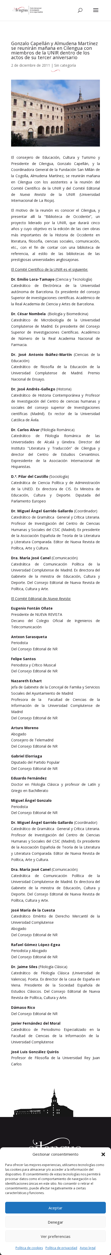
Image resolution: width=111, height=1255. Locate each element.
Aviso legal (88, 1248)
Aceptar (55, 1207)
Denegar (55, 1222)
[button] (103, 1154)
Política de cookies (29, 1248)
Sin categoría (65, 65)
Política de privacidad (61, 1248)
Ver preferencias (55, 1236)
